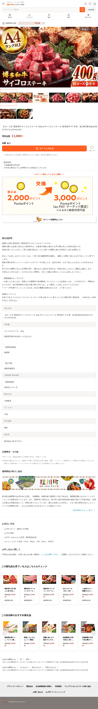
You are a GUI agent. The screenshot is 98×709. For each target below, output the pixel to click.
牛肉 (27, 659)
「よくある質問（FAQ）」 (50, 554)
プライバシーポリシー (15, 686)
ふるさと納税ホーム (9, 659)
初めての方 (88, 17)
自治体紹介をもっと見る (82, 510)
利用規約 (58, 686)
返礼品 (10, 17)
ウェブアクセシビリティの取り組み (78, 686)
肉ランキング (36, 667)
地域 (49, 17)
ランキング (29, 17)
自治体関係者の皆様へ (44, 686)
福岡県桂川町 (11, 23)
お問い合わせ (38, 692)
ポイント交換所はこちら (53, 219)
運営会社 (29, 686)
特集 (68, 17)
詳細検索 (91, 10)
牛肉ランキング (50, 667)
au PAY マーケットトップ (55, 692)
